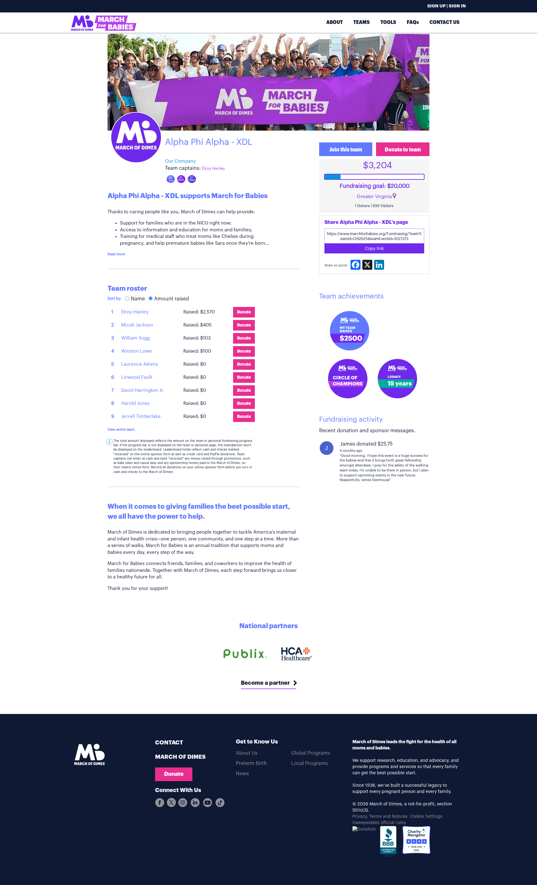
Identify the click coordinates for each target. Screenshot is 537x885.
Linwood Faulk (137, 377)
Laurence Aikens (139, 364)
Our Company (180, 161)
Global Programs (310, 753)
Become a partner (265, 683)
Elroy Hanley (213, 168)
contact (169, 742)
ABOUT (334, 22)
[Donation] (364, 829)
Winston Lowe (136, 351)
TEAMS (361, 22)
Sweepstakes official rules (379, 823)
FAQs (413, 22)
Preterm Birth (251, 763)
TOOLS (388, 22)
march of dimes (180, 757)
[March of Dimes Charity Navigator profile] (416, 840)
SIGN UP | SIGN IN (446, 6)
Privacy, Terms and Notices (379, 816)
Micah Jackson (137, 325)
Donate (174, 774)
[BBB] (389, 843)
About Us (247, 753)
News (242, 773)
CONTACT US (444, 22)
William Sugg (135, 338)
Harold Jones (135, 403)
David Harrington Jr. (142, 390)
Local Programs (309, 763)
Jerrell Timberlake (141, 416)
